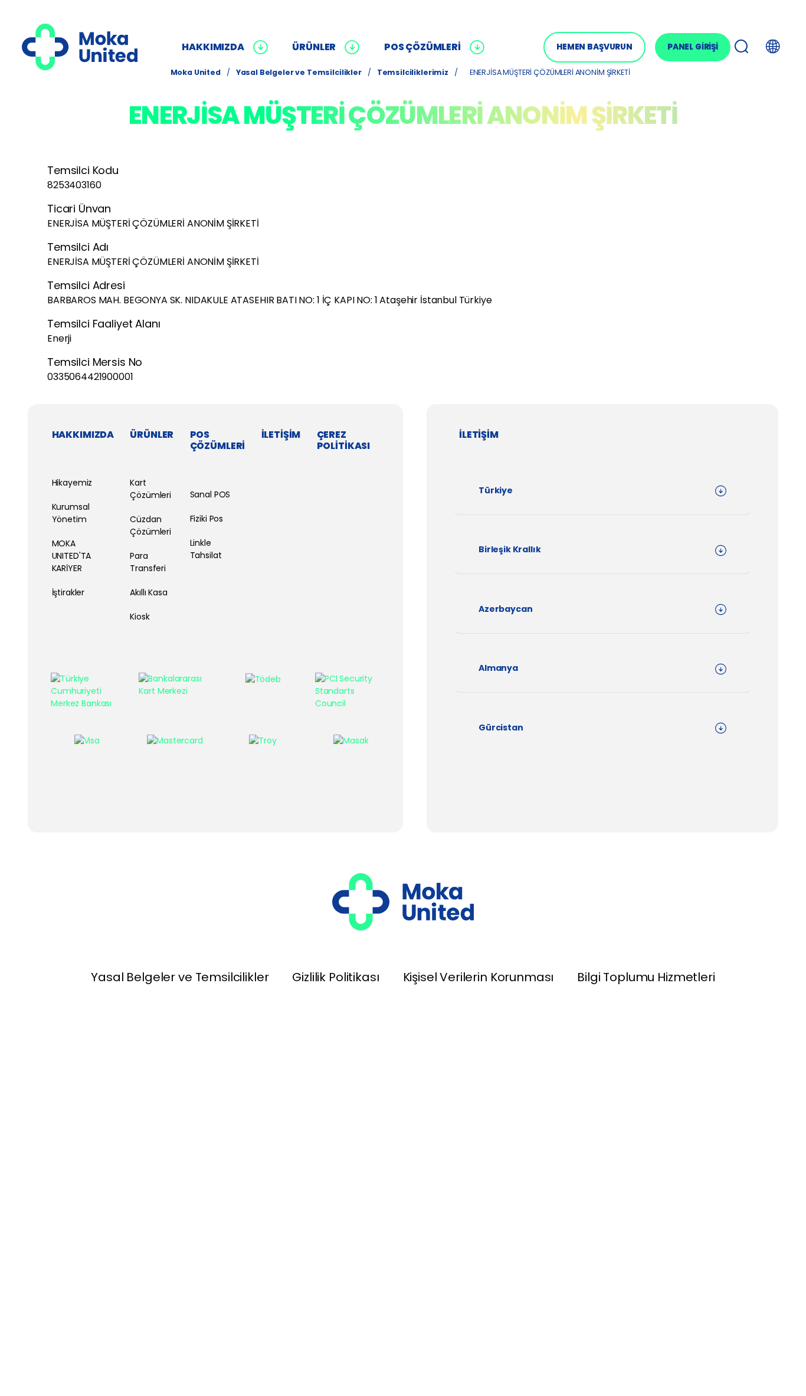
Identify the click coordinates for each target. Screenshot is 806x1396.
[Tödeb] (263, 679)
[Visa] (87, 740)
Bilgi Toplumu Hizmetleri (646, 977)
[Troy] (262, 740)
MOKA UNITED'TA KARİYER (71, 556)
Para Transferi (148, 562)
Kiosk (139, 616)
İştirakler (68, 592)
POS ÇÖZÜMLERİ (422, 47)
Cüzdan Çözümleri (150, 525)
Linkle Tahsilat (206, 549)
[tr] (79, 47)
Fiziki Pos (206, 519)
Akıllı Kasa (148, 592)
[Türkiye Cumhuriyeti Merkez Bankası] (87, 691)
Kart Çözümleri (150, 489)
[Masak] (350, 740)
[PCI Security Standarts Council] (351, 691)
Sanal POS (210, 494)
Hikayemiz (72, 483)
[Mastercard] (174, 740)
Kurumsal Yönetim (71, 513)
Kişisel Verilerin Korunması (478, 977)
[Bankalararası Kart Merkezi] (175, 685)
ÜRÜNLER (314, 47)
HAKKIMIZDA (213, 47)
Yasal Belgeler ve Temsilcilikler (179, 977)
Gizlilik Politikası (335, 977)
